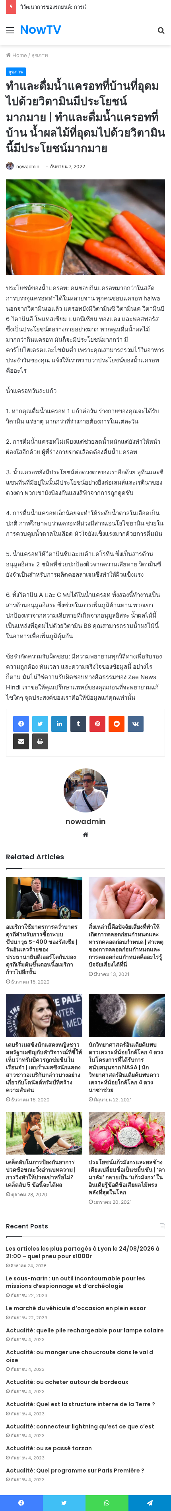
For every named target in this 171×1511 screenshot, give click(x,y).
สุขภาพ (39, 55)
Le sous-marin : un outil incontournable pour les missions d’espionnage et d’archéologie (75, 1282)
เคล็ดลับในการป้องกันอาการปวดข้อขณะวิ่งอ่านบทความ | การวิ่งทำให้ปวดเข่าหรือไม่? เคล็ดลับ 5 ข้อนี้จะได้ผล (41, 1173)
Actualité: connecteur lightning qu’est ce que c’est (80, 1426)
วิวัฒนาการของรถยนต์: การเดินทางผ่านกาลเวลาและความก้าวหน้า (94, 7)
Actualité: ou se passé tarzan (49, 1448)
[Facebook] (21, 724)
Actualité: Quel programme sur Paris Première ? (75, 1470)
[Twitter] (40, 724)
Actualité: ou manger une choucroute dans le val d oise (79, 1356)
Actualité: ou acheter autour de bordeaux (67, 1382)
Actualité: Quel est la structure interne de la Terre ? (80, 1404)
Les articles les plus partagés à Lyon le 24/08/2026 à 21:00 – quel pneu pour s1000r (82, 1253)
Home (19, 55)
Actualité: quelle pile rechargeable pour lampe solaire (85, 1330)
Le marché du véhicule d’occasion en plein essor (76, 1308)
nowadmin (27, 166)
